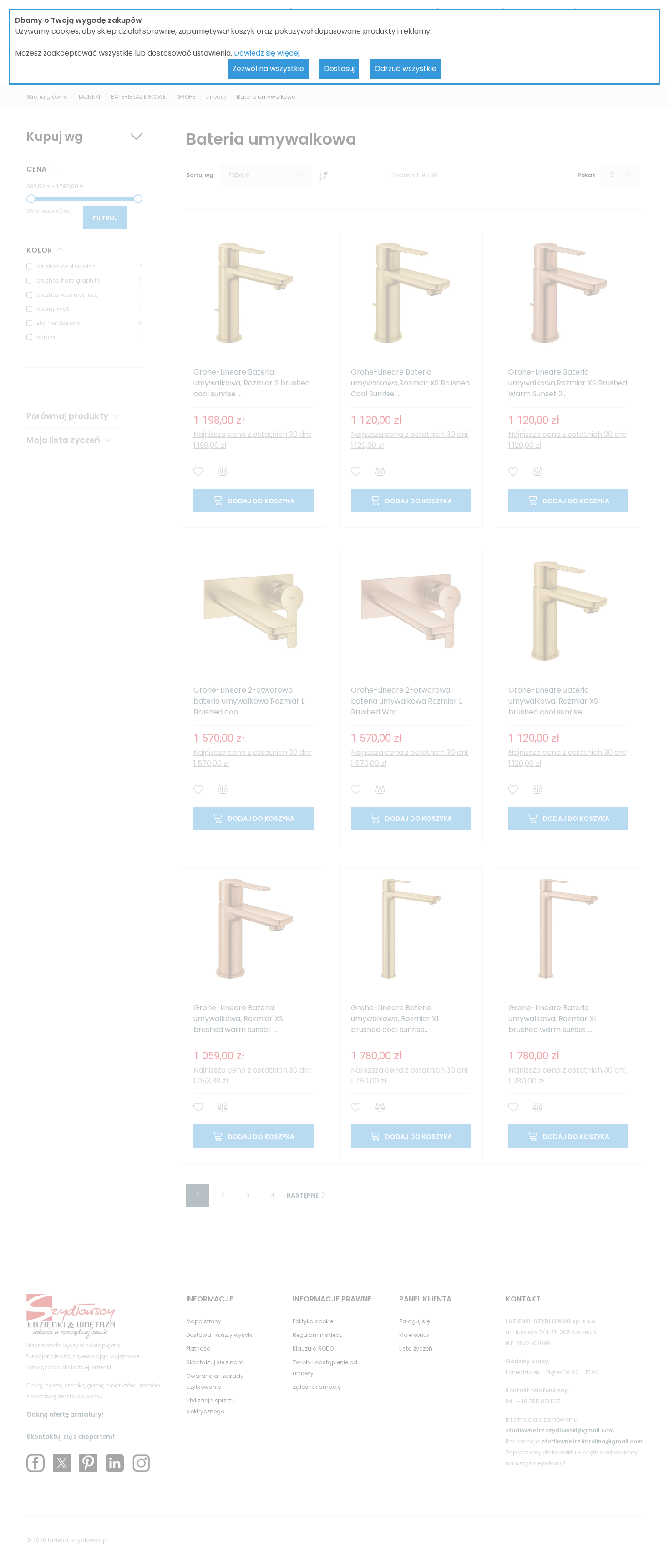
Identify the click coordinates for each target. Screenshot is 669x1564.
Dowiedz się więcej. (267, 53)
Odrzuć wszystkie (405, 68)
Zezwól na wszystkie (268, 68)
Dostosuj (339, 68)
